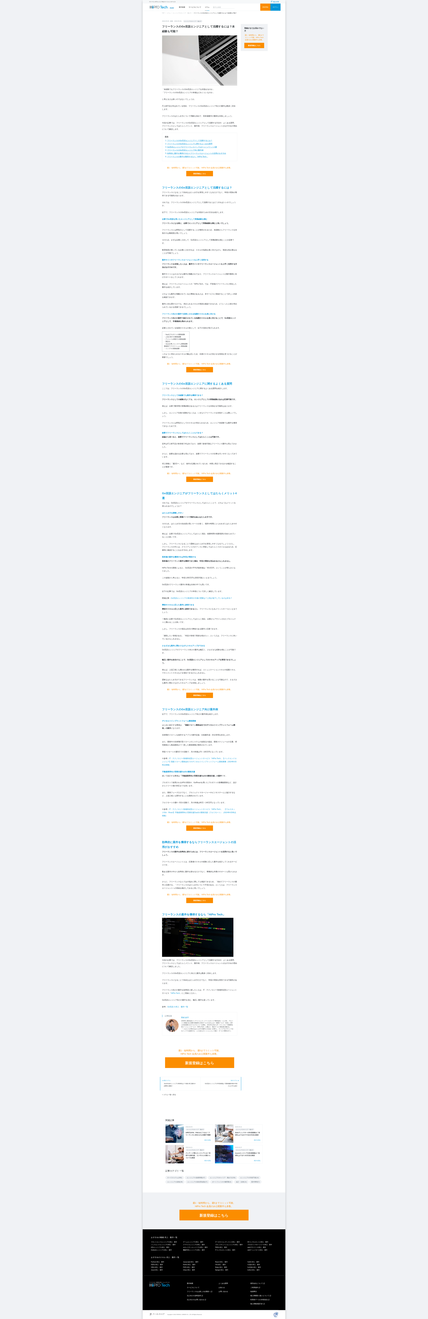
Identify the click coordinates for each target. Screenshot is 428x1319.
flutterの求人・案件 (189, 1264)
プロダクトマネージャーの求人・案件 (259, 1244)
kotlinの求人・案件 (253, 1270)
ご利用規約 (254, 1287)
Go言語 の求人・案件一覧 (177, 1007)
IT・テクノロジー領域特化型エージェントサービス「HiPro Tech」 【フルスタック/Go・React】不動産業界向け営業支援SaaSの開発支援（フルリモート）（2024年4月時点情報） (199, 812)
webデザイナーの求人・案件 (256, 1247)
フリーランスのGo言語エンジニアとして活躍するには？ (189, 140)
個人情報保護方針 (256, 1304)
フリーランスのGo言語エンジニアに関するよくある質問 (189, 144)
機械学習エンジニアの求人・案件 (194, 1250)
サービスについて (195, 7)
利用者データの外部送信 (259, 1300)
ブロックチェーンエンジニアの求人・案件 (229, 1244)
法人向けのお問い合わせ (195, 1300)
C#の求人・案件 (220, 1264)
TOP (163, 13)
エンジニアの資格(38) (175, 1182)
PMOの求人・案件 (221, 1247)
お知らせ (222, 1287)
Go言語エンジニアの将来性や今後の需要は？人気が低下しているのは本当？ (201, 598)
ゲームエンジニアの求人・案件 (193, 1242)
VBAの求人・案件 (157, 1267)
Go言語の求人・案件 (254, 1267)
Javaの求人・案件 (157, 1270)
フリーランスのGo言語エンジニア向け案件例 (185, 150)
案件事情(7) (255, 1182)
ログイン (275, 7)
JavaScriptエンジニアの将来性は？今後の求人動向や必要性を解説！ (180, 1085)
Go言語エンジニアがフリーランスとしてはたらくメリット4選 (192, 147)
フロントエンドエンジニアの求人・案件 (164, 1242)
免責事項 (253, 1291)
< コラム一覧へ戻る (169, 1095)
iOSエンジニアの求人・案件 (160, 1247)
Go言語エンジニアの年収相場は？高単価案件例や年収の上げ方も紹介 (221, 1085)
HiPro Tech (175, 993)
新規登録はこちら (199, 173)
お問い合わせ (223, 1291)
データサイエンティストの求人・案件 (227, 1242)
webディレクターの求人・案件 (257, 1250)
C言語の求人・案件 (253, 1264)
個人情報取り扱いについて (259, 1295)
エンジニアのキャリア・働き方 (182, 13)
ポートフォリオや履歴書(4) (221, 1182)
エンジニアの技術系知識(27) (197, 1182)
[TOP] (162, 7)
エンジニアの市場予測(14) (249, 1178)
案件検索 (182, 7)
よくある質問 (223, 1283)
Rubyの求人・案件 (221, 1267)
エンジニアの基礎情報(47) (196, 1178)
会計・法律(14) (241, 1182)
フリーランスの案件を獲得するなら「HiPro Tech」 (187, 157)
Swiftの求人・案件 (253, 1262)
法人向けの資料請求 (194, 1295)
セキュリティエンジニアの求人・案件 (195, 1247)
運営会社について (256, 1283)
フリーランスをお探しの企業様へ (198, 1291)
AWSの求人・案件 (157, 1264)
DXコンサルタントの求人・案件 (257, 1242)
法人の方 (276, 2)
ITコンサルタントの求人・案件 (225, 1250)
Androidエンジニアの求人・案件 (161, 1250)
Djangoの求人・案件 (221, 1270)
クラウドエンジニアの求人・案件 (194, 1244)
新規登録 (265, 7)
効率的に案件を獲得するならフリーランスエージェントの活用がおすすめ (196, 153)
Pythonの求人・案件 (157, 1262)
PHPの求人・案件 (189, 1267)
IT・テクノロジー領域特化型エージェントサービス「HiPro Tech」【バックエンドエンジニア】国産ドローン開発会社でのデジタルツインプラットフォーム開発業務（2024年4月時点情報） (199, 761)
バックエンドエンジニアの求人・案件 (163, 1244)
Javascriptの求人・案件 (190, 1262)
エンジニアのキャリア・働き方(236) (223, 1178)
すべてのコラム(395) (174, 1178)
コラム (207, 7)
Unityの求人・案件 (189, 1270)
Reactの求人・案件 (221, 1262)
